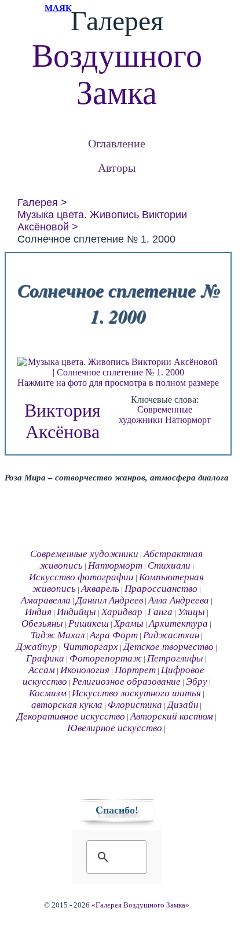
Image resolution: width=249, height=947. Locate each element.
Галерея (37, 202)
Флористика (135, 704)
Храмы (129, 623)
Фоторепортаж (105, 658)
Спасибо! (117, 810)
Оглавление (116, 143)
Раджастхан (171, 635)
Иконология (84, 669)
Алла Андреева (178, 600)
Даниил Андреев (109, 600)
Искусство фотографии (81, 577)
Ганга (160, 611)
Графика (45, 658)
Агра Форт (114, 635)
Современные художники (155, 414)
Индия (38, 611)
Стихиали (169, 565)
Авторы (117, 167)
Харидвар (121, 611)
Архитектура (178, 623)
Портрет (135, 669)
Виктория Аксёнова (62, 421)
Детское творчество (168, 646)
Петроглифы (175, 658)
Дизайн (182, 704)
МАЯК (58, 8)
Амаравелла (46, 600)
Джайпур (36, 646)
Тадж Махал (58, 635)
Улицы (191, 611)
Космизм (48, 693)
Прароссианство (160, 588)
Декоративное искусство (71, 716)
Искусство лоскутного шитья (136, 693)
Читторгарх (90, 646)
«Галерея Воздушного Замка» (140, 905)
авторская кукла (66, 704)
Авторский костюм (171, 716)
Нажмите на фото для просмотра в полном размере (118, 383)
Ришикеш (88, 623)
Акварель (100, 588)
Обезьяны (42, 623)
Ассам (41, 669)
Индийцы (76, 611)
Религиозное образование (126, 681)
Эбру (196, 681)
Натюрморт (188, 420)
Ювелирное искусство (114, 727)
